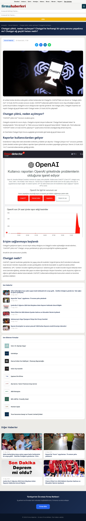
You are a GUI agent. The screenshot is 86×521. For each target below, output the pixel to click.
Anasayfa (4, 25)
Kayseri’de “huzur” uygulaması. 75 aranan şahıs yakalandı (28, 298)
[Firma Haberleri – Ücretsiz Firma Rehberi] (13, 6)
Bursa (47, 1)
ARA (43, 19)
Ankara (23, 1)
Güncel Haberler (13, 25)
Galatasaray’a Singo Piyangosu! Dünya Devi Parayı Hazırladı (29, 319)
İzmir (29, 1)
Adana (42, 1)
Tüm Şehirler (68, 1)
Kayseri (60, 1)
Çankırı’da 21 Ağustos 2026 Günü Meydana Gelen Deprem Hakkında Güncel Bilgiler (36, 305)
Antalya (35, 1)
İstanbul (16, 1)
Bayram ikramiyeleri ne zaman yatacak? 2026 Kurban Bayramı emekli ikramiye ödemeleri (38, 326)
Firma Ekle (43, 506)
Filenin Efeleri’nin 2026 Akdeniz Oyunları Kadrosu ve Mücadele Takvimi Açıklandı (35, 312)
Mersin (53, 1)
